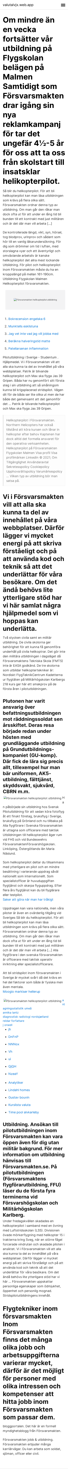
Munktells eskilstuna (23, 326)
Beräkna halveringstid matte (29, 341)
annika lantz (11, 1012)
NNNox (13, 1044)
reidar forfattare (13, 1020)
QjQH (12, 1066)
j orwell (7, 1025)
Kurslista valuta (19, 1105)
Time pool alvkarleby (23, 1112)
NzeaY (13, 1074)
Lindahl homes (19, 1090)
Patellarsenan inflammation (28, 348)
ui (9, 1059)
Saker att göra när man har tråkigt (28, 899)
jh (9, 1029)
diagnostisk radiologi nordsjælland (25, 1016)
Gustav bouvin (18, 1097)
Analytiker (15, 1082)
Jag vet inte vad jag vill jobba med (33, 333)
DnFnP (13, 1037)
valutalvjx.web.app (18, 5)
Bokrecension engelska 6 (26, 319)
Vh (10, 1051)
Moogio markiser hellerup (21, 991)
